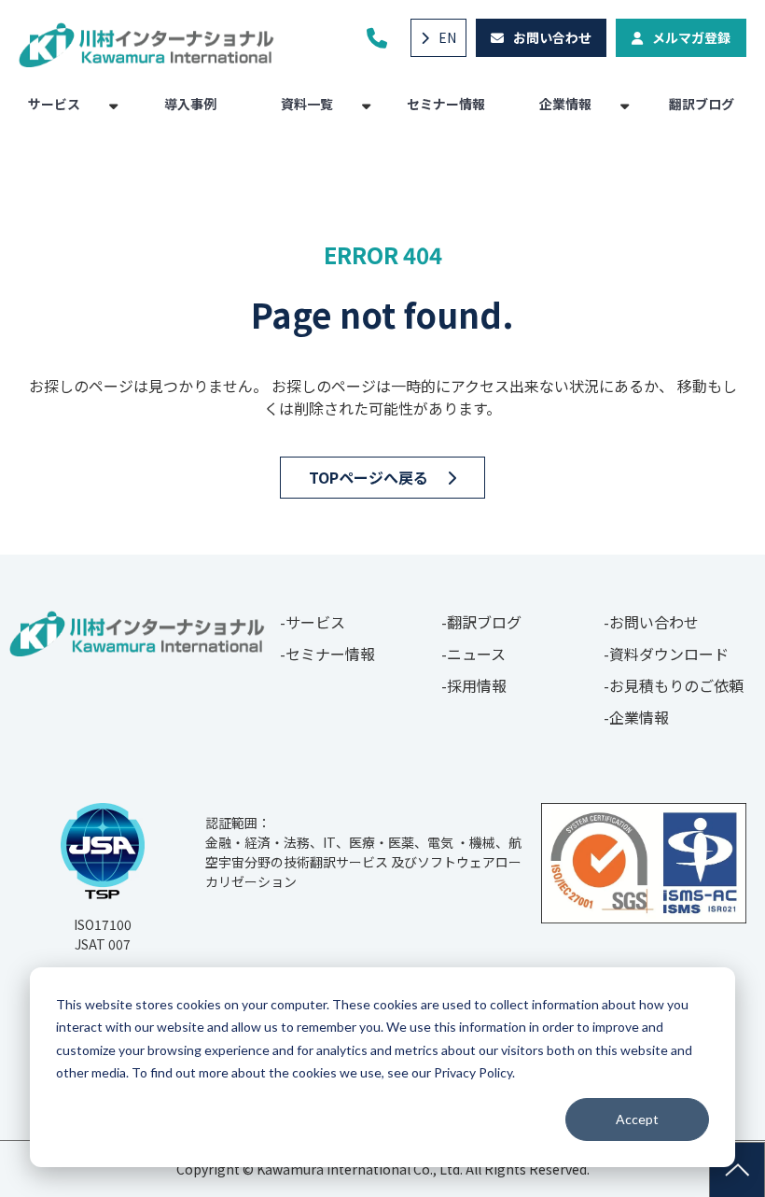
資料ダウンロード (669, 653)
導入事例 (190, 103)
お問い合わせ (552, 37)
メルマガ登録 (691, 37)
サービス (54, 103)
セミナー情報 (446, 103)
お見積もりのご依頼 (676, 685)
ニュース (476, 653)
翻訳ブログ (701, 103)
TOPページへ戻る (368, 477)
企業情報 (565, 103)
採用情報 (477, 685)
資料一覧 (307, 103)
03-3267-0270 (379, 37)
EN (447, 37)
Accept (637, 1119)
